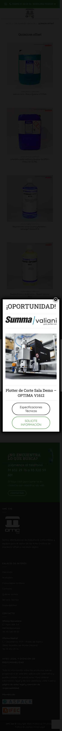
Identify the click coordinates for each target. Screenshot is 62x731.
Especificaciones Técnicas (31, 409)
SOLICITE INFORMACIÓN (31, 422)
